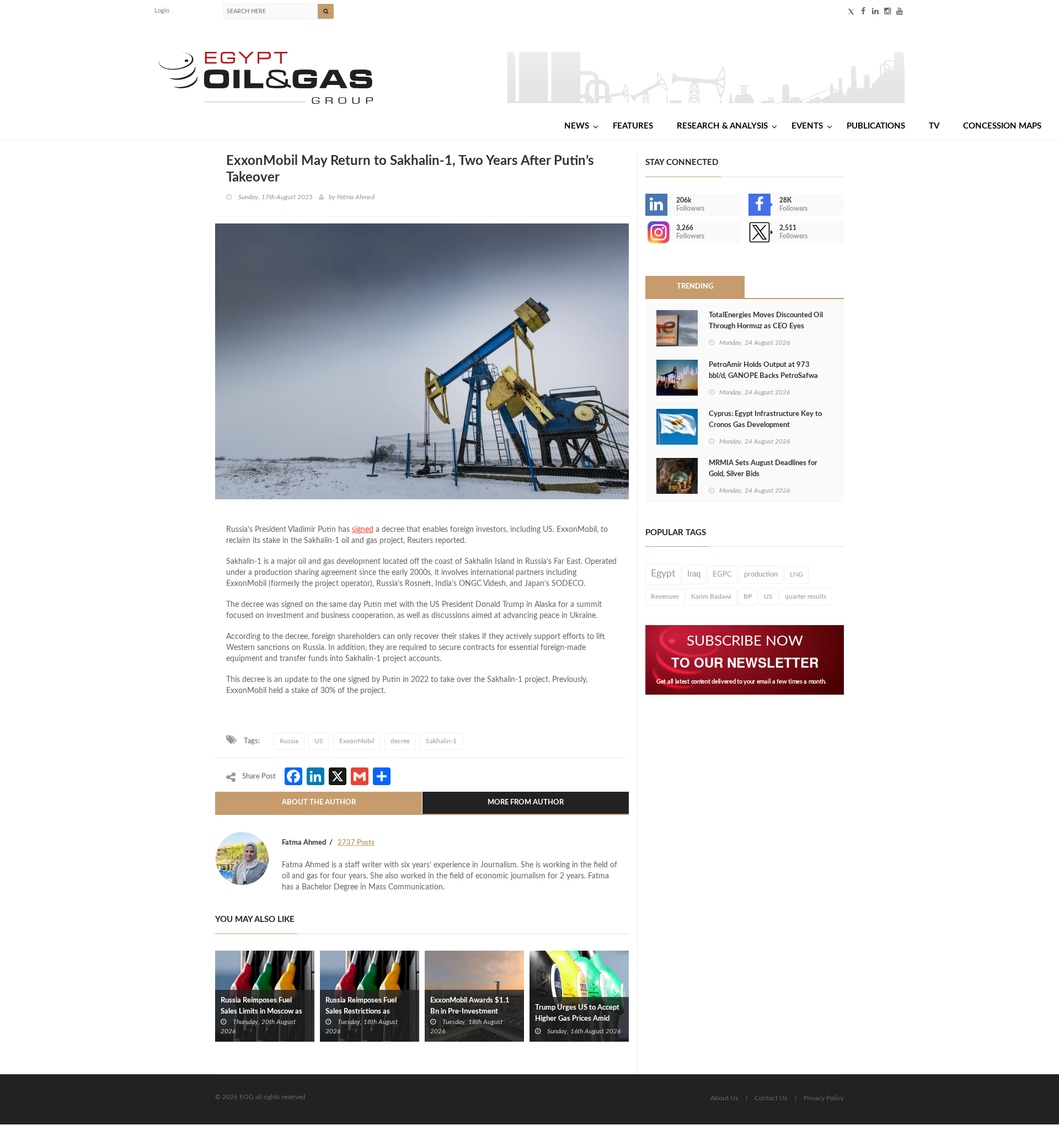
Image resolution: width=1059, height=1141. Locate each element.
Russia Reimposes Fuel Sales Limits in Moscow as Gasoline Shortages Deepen (264, 1011)
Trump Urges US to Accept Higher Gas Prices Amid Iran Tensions (577, 1018)
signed (362, 530)
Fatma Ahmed (356, 197)
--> (646, 232)
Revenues (665, 596)
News (576, 126)
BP (748, 596)
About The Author (319, 802)
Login (161, 11)
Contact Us (771, 1098)
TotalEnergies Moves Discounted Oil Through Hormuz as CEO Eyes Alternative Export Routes (766, 326)
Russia (289, 741)
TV (934, 126)
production (761, 574)
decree (400, 741)
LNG (796, 574)
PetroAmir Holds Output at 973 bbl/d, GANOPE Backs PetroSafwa (763, 370)
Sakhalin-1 (441, 741)
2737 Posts (356, 842)
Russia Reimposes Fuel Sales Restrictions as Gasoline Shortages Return (367, 1011)
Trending (695, 286)
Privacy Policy (824, 1098)
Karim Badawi (711, 596)
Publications (876, 126)
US (318, 741)
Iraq (693, 574)
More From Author (526, 802)
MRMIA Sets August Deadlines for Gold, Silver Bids (763, 469)
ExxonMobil (357, 741)
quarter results (805, 596)
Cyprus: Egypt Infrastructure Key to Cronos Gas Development (765, 419)
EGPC (722, 574)
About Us (724, 1098)
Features (633, 126)
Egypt (663, 574)
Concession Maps (1002, 126)
